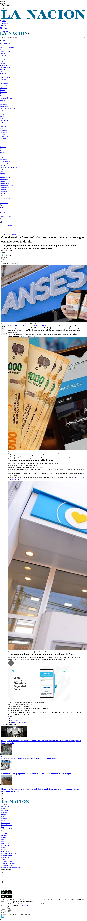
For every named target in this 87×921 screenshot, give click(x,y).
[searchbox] (42, 37)
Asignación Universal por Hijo (19, 723)
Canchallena (4, 120)
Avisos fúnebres (5, 161)
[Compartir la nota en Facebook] (2, 334)
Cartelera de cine (5, 149)
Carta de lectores (5, 165)
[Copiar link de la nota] (2, 331)
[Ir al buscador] (3, 8)
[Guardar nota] (2, 326)
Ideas (1, 171)
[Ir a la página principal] (43, 18)
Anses (10, 718)
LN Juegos (3, 126)
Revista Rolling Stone (6, 186)
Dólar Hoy (3, 61)
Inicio (4, 21)
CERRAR (2, 1)
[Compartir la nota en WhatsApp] (4, 328)
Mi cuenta (5, 31)
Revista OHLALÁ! (5, 177)
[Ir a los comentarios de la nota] (4, 326)
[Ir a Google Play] (6, 894)
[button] (43, 129)
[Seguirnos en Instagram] (2, 883)
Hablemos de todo (6, 98)
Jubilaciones (14, 721)
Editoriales (3, 104)
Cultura (2, 90)
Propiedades (4, 65)
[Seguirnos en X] (2, 877)
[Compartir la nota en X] (4, 334)
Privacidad (30, 906)
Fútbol (2, 114)
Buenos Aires (4, 84)
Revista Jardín (4, 188)
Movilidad (3, 69)
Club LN (4, 28)
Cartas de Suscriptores (7, 108)
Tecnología (3, 131)
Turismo (2, 128)
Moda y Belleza (5, 141)
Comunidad (3, 92)
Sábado (2, 169)
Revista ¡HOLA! (4, 179)
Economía (12, 235)
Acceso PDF (3, 157)
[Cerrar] (29, 34)
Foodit (4, 26)
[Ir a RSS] (2, 888)
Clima (2, 49)
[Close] (2, 794)
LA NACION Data (5, 51)
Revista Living (4, 183)
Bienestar (3, 94)
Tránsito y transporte (7, 47)
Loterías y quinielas (6, 137)
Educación (3, 88)
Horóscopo (3, 133)
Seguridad (3, 86)
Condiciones (23, 906)
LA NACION (5, 235)
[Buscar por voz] (84, 37)
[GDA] (6, 912)
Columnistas (4, 106)
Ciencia (2, 96)
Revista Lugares (5, 181)
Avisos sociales (5, 163)
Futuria (2, 59)
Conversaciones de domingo (9, 167)
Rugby (2, 116)
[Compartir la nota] (2, 328)
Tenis (1, 118)
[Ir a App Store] (6, 898)
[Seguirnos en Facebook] (2, 872)
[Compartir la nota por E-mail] (6, 334)
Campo (2, 63)
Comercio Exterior (6, 67)
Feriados (3, 135)
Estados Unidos (5, 78)
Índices (2, 71)
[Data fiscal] (2, 918)
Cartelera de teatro (6, 151)
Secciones (5, 23)
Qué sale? (3, 147)
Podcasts (3, 139)
